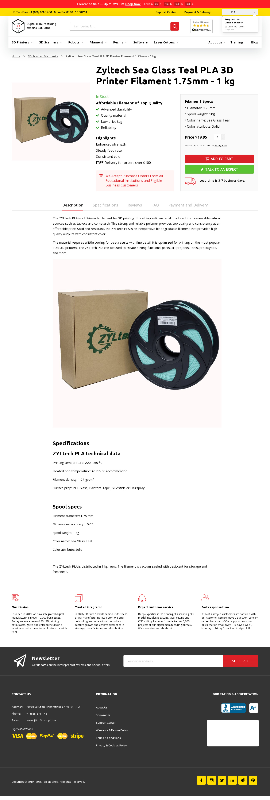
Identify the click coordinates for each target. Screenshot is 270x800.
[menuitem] (21, 42)
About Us (102, 707)
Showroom (103, 715)
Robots (74, 42)
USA (232, 12)
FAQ (155, 205)
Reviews (135, 205)
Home (16, 56)
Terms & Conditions (108, 738)
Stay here (229, 30)
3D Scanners (48, 42)
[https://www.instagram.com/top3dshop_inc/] (211, 780)
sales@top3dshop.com (41, 720)
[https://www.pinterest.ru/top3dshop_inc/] (253, 780)
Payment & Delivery (197, 12)
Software (140, 42)
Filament (96, 42)
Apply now (221, 145)
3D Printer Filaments (43, 56)
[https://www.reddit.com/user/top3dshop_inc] (242, 780)
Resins (118, 42)
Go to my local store (233, 27)
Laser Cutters (164, 42)
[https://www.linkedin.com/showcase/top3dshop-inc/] (232, 780)
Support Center (166, 12)
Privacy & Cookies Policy (111, 745)
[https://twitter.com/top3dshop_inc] (222, 780)
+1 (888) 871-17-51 (40, 12)
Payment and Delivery (188, 205)
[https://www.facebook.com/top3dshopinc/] (201, 780)
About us (215, 42)
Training (236, 42)
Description (72, 205)
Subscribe (240, 661)
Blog (254, 42)
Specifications (105, 205)
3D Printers (20, 42)
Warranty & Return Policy (112, 730)
